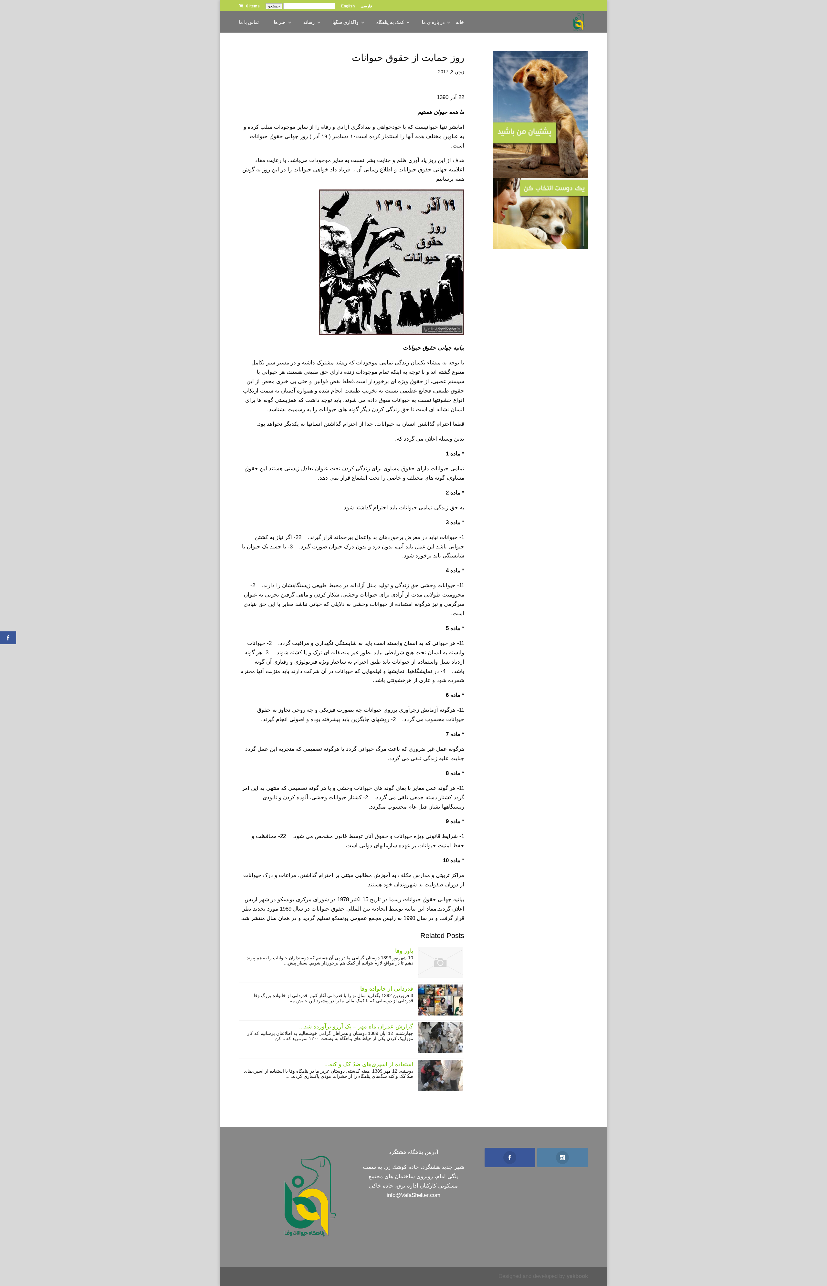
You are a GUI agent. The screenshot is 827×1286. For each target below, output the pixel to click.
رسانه (309, 22)
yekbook (577, 1276)
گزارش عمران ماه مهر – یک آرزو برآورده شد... (356, 1026)
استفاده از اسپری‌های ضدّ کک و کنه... (368, 1064)
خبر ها (280, 22)
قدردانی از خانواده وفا (386, 988)
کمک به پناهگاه (390, 22)
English (348, 6)
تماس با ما (249, 22)
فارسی (366, 6)
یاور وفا (404, 951)
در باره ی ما (433, 22)
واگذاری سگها (345, 22)
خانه (460, 22)
